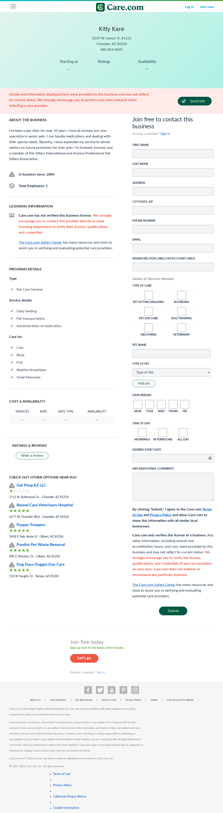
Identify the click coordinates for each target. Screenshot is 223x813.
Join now (207, 7)
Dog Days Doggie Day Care (41, 565)
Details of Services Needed (153, 278)
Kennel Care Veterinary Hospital (45, 505)
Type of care (142, 285)
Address (138, 183)
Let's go (84, 658)
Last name (140, 164)
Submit (173, 611)
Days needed (141, 395)
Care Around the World (180, 700)
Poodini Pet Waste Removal (41, 545)
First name (140, 145)
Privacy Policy (161, 515)
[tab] (173, 279)
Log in (189, 7)
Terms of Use (108, 700)
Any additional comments (153, 468)
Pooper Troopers (31, 525)
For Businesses (84, 700)
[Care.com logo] (114, 8)
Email (136, 239)
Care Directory (58, 700)
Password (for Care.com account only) (163, 258)
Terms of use (61, 774)
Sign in (165, 134)
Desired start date (146, 449)
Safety (154, 700)
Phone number (143, 220)
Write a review (32, 455)
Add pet (144, 383)
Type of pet (140, 364)
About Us (35, 700)
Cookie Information (66, 808)
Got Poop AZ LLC (31, 485)
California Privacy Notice (69, 796)
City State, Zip (142, 202)
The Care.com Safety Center (154, 585)
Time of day (141, 423)
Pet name (139, 345)
